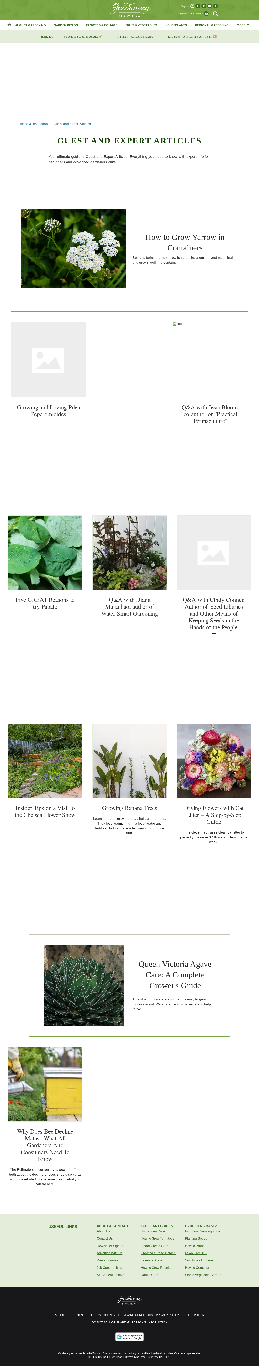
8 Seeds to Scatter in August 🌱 (83, 36)
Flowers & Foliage (101, 25)
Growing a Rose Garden (158, 1253)
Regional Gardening (212, 25)
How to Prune (195, 1246)
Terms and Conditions (135, 1315)
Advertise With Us (109, 1253)
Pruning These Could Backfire (135, 36)
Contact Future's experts (93, 1315)
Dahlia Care (149, 1275)
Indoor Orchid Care (154, 1246)
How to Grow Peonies (156, 1267)
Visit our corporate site (187, 1353)
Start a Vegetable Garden (203, 1275)
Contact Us (105, 1238)
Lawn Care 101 (196, 1253)
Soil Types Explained (200, 1260)
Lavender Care (151, 1260)
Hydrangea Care (153, 1231)
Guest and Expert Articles (72, 124)
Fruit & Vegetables (141, 25)
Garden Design (66, 25)
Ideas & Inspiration (34, 124)
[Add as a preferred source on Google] (129, 1336)
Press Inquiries (107, 1260)
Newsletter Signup (110, 1246)
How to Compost (197, 1267)
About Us (103, 1231)
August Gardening (30, 25)
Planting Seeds (196, 1238)
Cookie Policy (193, 1315)
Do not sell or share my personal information (129, 1322)
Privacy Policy (167, 1315)
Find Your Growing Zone (202, 1231)
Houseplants (176, 25)
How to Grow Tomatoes (157, 1238)
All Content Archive (110, 1275)
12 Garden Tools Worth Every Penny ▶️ (192, 36)
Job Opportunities (109, 1267)
